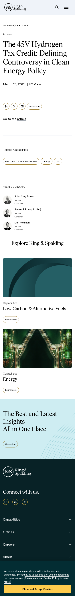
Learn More (11, 319)
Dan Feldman (22, 222)
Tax (58, 161)
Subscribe (34, 106)
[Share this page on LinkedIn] (6, 106)
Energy (46, 161)
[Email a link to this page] (22, 106)
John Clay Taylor (24, 196)
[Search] (56, 7)
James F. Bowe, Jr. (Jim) (28, 209)
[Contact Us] (6, 502)
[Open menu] (66, 7)
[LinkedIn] (15, 502)
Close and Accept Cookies (37, 589)
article (21, 119)
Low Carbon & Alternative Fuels (21, 161)
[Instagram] (25, 502)
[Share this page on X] (14, 106)
